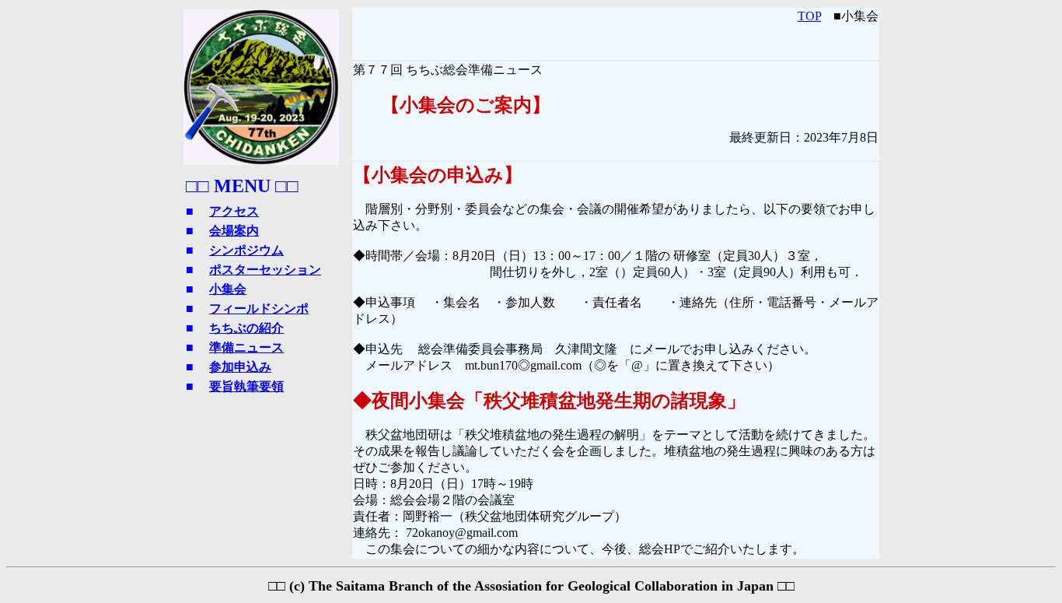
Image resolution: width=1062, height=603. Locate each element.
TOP (809, 16)
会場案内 (234, 230)
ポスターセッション (265, 269)
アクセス (234, 211)
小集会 (227, 289)
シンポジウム (246, 250)
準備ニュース (246, 347)
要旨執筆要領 (246, 386)
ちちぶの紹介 (246, 328)
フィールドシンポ (259, 308)
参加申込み (240, 366)
